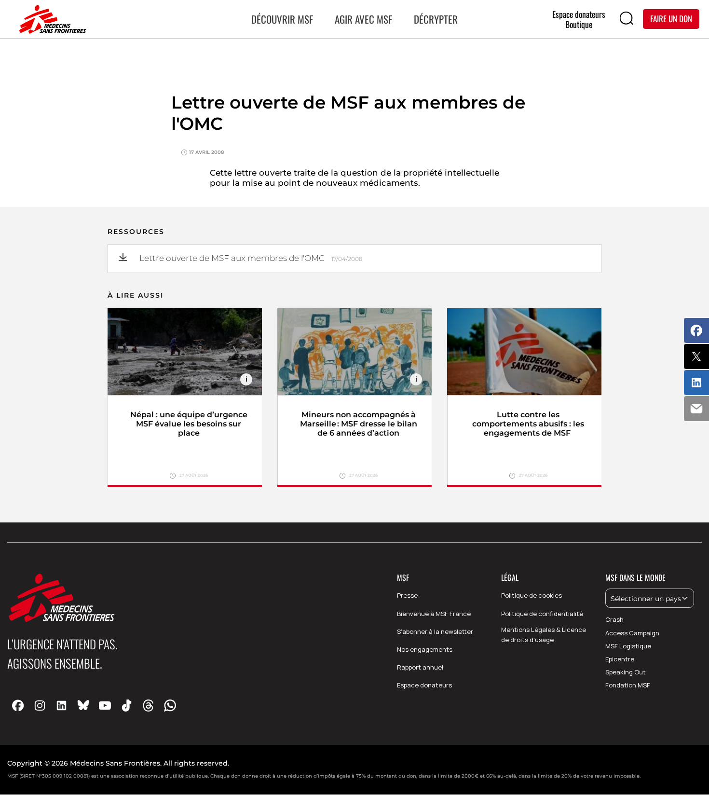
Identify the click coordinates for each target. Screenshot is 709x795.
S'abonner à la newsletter (435, 631)
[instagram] (40, 705)
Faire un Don (671, 19)
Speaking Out (625, 672)
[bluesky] (83, 705)
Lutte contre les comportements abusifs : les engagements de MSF (528, 424)
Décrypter (436, 19)
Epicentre (619, 659)
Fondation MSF (627, 685)
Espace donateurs (424, 685)
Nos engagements (424, 649)
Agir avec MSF (363, 19)
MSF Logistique (628, 646)
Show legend (246, 379)
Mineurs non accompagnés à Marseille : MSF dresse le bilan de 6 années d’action (358, 424)
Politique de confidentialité (542, 613)
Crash (614, 619)
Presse (407, 595)
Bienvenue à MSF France (434, 613)
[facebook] (18, 705)
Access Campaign (632, 633)
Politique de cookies (531, 595)
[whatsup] (170, 705)
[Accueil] (50, 19)
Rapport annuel (420, 667)
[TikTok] (126, 705)
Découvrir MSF (282, 19)
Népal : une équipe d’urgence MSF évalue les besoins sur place (188, 424)
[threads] (148, 705)
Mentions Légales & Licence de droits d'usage (543, 634)
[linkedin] (61, 705)
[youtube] (105, 705)
